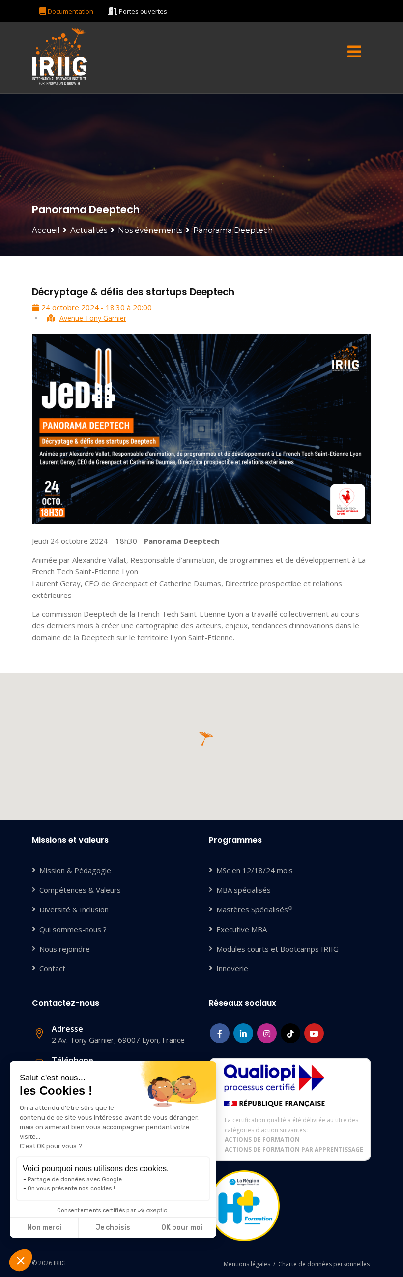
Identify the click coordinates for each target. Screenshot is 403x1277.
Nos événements (150, 230)
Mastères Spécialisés (254, 909)
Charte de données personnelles (324, 1264)
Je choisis (113, 1227)
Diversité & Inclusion (74, 909)
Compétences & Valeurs (80, 890)
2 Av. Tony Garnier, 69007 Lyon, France (118, 1034)
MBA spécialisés (243, 890)
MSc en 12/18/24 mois (254, 870)
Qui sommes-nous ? (73, 929)
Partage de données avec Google (75, 1179)
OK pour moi (181, 1227)
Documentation (69, 11)
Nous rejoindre (64, 949)
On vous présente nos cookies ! (71, 1188)
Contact (52, 968)
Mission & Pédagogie (75, 870)
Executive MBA (241, 929)
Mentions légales (247, 1264)
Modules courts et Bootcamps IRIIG (277, 949)
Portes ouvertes (142, 11)
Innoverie (232, 968)
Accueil (45, 230)
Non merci (44, 1227)
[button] (20, 1260)
